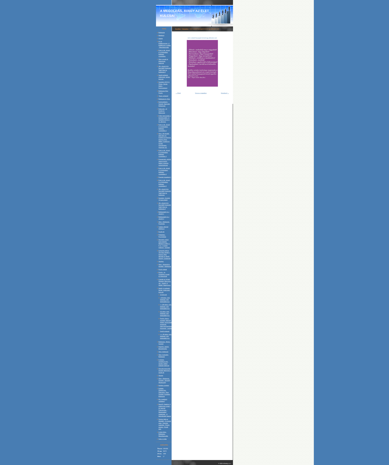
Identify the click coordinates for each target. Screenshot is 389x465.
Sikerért (161, 375)
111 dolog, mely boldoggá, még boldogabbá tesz (165, 313)
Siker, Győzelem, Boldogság (164, 356)
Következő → (225, 93)
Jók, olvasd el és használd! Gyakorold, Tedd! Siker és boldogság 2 (165, 69)
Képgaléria (185, 29)
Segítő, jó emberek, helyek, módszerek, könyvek (164, 290)
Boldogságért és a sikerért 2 (164, 218)
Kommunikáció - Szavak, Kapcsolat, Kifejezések (164, 104)
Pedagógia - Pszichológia (162, 236)
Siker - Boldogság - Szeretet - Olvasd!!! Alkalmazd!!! (164, 380)
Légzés (161, 38)
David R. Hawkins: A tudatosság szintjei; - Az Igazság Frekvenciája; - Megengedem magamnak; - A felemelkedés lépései (165, 410)
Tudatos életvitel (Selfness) (163, 228)
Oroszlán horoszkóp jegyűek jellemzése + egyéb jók (165, 370)
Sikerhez (161, 261)
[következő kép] (226, 63)
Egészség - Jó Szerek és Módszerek (163, 111)
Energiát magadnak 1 (165, 177)
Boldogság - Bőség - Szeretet (164, 343)
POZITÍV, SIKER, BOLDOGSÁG (164, 348)
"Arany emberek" (163, 96)
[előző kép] (178, 63)
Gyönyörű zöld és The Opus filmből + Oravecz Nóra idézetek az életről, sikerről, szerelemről (164, 254)
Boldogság (162, 32)
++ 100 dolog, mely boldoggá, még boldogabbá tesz (165, 306)
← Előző (178, 93)
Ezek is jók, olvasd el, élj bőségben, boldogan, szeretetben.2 (164, 127)
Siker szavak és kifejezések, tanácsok (163, 61)
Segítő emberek (164, 331)
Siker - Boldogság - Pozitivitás (164, 223)
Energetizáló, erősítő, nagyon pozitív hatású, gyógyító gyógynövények (165, 162)
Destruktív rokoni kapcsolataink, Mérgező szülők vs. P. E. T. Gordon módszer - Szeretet (164, 243)
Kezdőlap (178, 29)
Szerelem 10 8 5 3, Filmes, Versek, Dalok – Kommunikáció (164, 85)
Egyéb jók (161, 232)
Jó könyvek (163, 295)
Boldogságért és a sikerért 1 (164, 213)
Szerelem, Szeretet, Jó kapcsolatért (164, 199)
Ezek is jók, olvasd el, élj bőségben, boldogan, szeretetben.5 (164, 183)
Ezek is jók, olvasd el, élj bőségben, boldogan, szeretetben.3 (164, 153)
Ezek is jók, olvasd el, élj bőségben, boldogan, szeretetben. (164, 53)
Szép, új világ (163, 439)
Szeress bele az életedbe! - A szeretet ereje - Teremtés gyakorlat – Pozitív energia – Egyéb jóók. (165, 424)
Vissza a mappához (201, 93)
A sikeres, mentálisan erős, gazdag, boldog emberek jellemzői (164, 363)
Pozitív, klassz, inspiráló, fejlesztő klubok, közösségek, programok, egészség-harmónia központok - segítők (166, 323)
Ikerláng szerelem (164, 385)
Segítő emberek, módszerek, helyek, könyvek (164, 77)
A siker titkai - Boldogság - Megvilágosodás (163, 434)
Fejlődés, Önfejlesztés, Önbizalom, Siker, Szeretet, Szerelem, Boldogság (164, 392)
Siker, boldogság (163, 352)
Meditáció (161, 35)
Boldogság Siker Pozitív (163, 92)
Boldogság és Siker (164, 99)
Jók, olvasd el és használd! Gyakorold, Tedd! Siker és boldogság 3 (165, 206)
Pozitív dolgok (163, 269)
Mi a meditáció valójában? (163, 400)
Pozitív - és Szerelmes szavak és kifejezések (164, 274)
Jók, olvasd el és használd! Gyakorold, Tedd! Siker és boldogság (165, 192)
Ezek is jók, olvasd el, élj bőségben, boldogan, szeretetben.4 (164, 171)
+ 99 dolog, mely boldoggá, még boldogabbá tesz (165, 300)
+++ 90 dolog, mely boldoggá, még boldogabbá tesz (166, 336)
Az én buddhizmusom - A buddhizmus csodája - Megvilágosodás (165, 44)
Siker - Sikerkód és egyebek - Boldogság (165, 265)
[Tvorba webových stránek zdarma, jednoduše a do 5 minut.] (230, 463)
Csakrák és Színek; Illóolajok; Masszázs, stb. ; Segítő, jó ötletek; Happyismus (165, 282)
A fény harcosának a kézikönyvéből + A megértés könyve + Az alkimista (165, 119)
